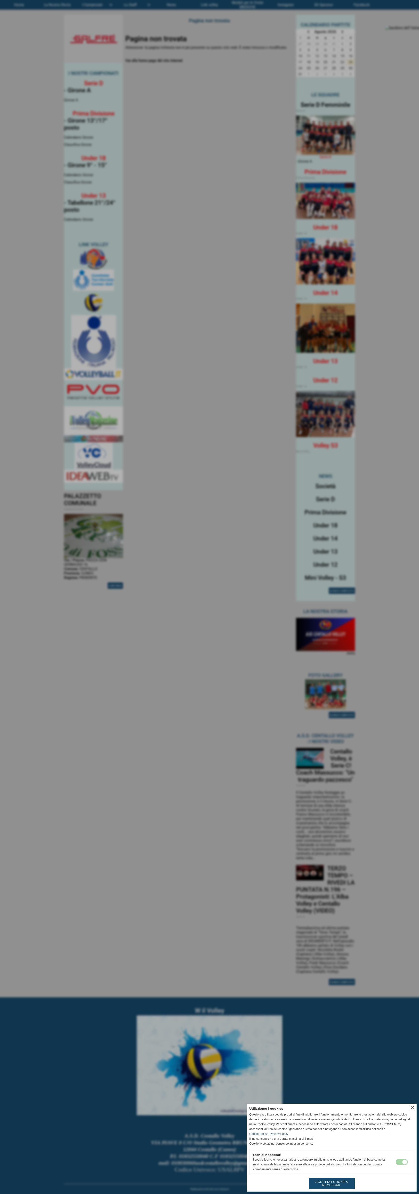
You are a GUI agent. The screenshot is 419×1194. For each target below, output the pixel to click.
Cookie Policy (258, 1134)
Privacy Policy (279, 1134)
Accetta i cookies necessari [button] (331, 1183)
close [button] (412, 1108)
